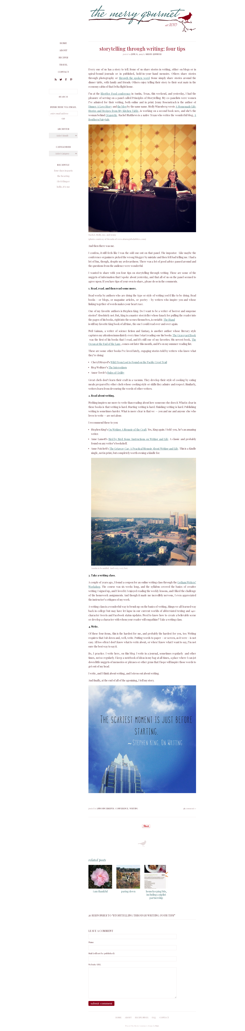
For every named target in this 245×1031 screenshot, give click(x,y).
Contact (63, 71)
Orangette (111, 115)
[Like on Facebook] (66, 80)
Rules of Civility (115, 372)
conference (121, 808)
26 (189, 808)
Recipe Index (141, 1017)
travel (63, 64)
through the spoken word (134, 78)
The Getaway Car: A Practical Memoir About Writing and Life (143, 448)
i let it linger (63, 181)
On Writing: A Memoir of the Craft (127, 429)
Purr (157, 1026)
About (63, 50)
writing (133, 808)
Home (63, 43)
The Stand (169, 319)
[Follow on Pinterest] (71, 80)
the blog (121, 106)
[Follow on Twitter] (60, 80)
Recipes (63, 57)
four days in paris (63, 170)
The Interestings (118, 367)
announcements (105, 808)
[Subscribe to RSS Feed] (55, 80)
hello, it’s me (63, 186)
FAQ (154, 1017)
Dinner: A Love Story (100, 106)
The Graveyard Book (184, 335)
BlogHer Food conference (116, 93)
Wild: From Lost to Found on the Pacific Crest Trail (138, 362)
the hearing (63, 175)
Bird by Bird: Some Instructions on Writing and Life (138, 439)
